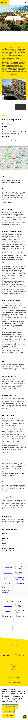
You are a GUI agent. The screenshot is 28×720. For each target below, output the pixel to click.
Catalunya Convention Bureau (14, 682)
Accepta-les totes (8, 715)
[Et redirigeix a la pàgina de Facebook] (4, 655)
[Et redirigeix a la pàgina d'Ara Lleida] (7, 578)
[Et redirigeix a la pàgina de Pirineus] (7, 583)
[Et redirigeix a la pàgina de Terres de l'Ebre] (7, 573)
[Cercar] (20, 2)
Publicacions (14, 664)
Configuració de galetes (10, 706)
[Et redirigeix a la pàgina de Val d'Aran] (20, 583)
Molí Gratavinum (6, 317)
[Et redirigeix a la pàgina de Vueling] (7, 611)
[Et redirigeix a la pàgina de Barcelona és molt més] (20, 567)
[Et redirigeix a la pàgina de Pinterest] (24, 655)
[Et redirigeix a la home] (4, 2)
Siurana (13, 488)
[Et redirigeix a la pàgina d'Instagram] (16, 655)
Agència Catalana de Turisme (14, 677)
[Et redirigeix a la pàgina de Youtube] (8, 655)
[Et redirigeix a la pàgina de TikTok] (20, 655)
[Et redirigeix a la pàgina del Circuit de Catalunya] (20, 606)
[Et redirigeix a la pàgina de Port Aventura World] (20, 611)
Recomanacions (14, 663)
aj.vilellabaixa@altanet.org (10, 133)
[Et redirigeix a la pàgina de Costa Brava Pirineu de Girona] (20, 578)
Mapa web (14, 669)
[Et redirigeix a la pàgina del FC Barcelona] (7, 606)
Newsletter (14, 668)
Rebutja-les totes (8, 711)
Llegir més (14, 74)
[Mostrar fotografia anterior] (17, 107)
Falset (3, 485)
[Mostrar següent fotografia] (23, 107)
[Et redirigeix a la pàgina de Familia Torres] (20, 616)
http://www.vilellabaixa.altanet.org (12, 131)
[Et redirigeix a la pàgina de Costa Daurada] (7, 567)
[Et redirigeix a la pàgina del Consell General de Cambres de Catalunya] (7, 589)
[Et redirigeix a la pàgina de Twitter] (12, 655)
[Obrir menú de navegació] (25, 2)
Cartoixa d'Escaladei (7, 486)
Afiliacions (14, 679)
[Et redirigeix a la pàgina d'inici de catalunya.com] (14, 647)
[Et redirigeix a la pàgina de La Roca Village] (7, 616)
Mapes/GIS (14, 666)
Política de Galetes (16, 701)
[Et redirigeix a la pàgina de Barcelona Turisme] (20, 573)
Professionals (14, 680)
